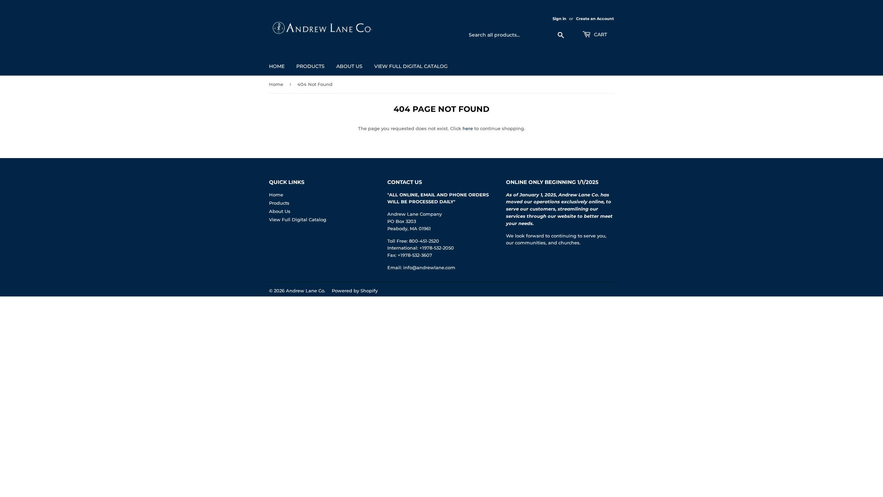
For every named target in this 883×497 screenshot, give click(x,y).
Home (277, 66)
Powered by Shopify (355, 290)
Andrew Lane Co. (305, 290)
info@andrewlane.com (429, 267)
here (468, 128)
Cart (600, 34)
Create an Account (595, 18)
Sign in (559, 18)
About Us (349, 66)
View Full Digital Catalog (411, 66)
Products (310, 66)
